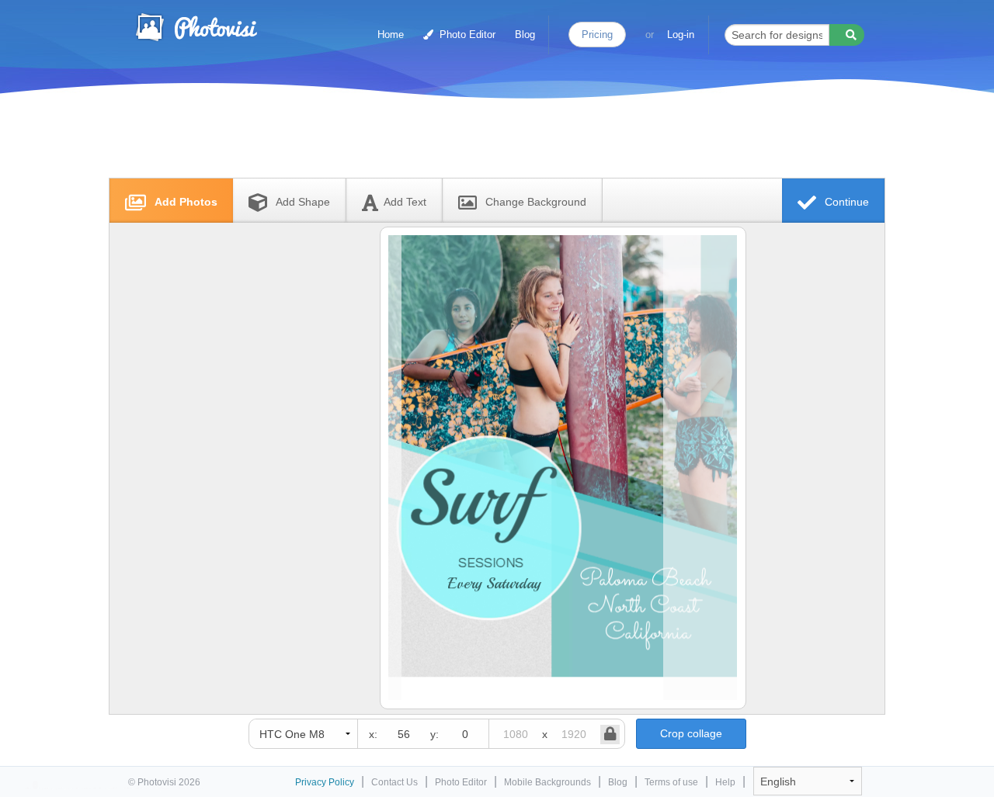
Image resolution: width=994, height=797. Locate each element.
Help (725, 782)
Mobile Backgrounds (547, 782)
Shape (303, 202)
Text (405, 202)
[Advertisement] (480, 141)
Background (535, 202)
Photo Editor (465, 34)
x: (373, 734)
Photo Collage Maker (195, 27)
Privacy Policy (324, 782)
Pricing (597, 34)
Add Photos (184, 202)
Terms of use (671, 782)
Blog (525, 34)
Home (390, 34)
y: (434, 734)
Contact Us (394, 782)
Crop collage (691, 733)
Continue (845, 202)
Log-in (680, 34)
